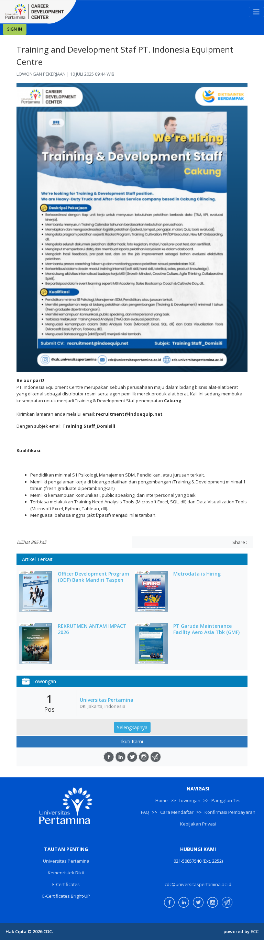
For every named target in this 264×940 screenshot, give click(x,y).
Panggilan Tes (226, 800)
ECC (254, 931)
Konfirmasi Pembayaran (230, 812)
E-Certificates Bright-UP (66, 896)
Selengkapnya (132, 727)
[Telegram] (155, 757)
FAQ (145, 812)
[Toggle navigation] (256, 12)
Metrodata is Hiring (197, 574)
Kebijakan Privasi (198, 824)
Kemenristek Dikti (66, 873)
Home (161, 800)
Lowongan (189, 800)
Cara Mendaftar (177, 812)
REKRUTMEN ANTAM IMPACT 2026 (92, 629)
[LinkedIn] (120, 757)
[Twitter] (132, 757)
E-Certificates (66, 884)
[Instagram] (144, 757)
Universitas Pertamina (106, 700)
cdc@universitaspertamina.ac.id (198, 884)
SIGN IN (14, 29)
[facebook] (108, 757)
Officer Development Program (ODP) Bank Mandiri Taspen (93, 577)
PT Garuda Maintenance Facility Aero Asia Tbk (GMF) (206, 629)
